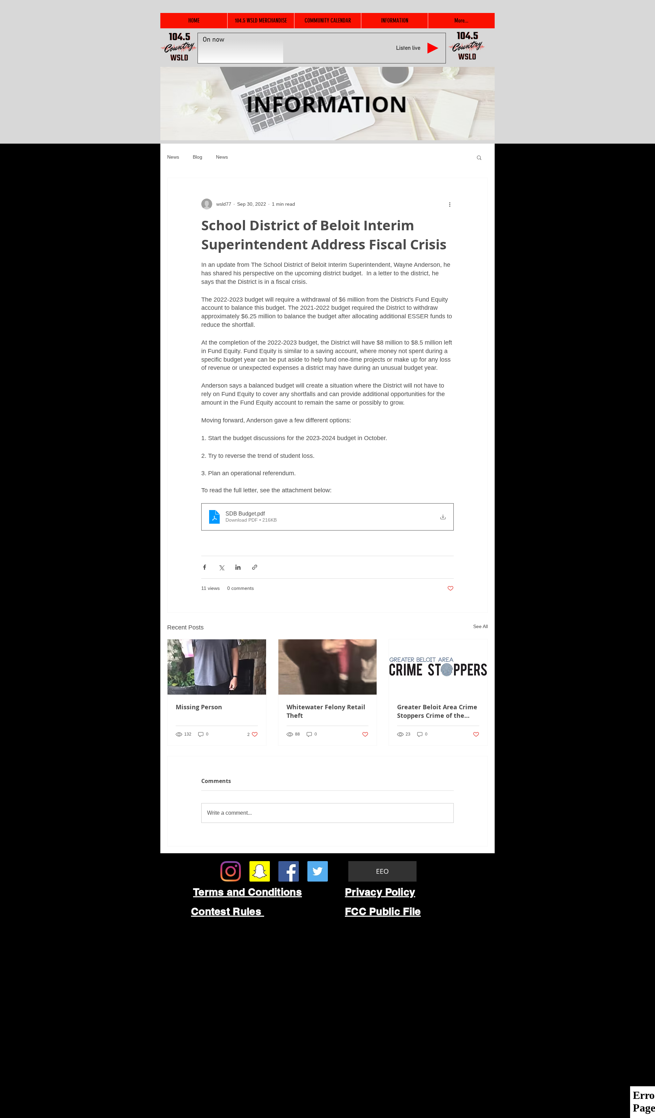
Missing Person (199, 707)
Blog (197, 157)
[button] (479, 157)
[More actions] (450, 204)
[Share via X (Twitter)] (221, 567)
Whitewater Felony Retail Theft (326, 711)
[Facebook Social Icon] (288, 871)
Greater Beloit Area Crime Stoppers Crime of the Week (437, 711)
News (173, 157)
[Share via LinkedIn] (238, 567)
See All (480, 626)
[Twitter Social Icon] (317, 871)
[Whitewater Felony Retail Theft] (327, 667)
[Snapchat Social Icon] (259, 871)
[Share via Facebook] (204, 567)
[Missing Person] (217, 667)
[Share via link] (254, 567)
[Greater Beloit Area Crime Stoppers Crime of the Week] (438, 667)
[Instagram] (230, 871)
